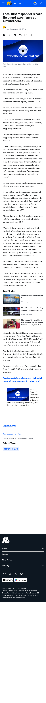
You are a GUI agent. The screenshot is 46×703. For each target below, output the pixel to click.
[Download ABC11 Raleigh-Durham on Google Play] (20, 580)
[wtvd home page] (6, 540)
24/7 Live (17, 3)
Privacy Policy (6, 588)
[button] (3, 3)
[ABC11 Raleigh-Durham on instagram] (15, 574)
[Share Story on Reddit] (15, 35)
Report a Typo (9, 425)
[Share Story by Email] (26, 35)
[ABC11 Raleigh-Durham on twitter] (10, 574)
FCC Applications (7, 595)
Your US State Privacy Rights (28, 590)
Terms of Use (6, 593)
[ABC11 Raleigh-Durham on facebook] (4, 574)
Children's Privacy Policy (9, 590)
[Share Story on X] (9, 35)
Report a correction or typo (12, 434)
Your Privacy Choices (19, 588)
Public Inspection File (32, 593)
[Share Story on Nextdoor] (20, 35)
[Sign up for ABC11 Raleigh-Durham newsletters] (21, 574)
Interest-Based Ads (18, 593)
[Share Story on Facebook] (4, 35)
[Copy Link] (31, 35)
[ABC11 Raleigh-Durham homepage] (9, 3)
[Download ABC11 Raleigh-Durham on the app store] (7, 580)
